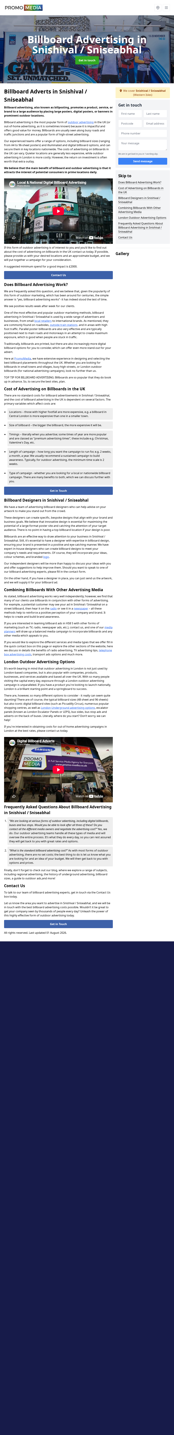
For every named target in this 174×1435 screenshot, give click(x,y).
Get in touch (87, 60)
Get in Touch (58, 491)
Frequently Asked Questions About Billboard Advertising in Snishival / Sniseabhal (140, 227)
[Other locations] (157, 7)
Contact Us (58, 275)
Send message (142, 161)
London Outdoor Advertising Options (142, 218)
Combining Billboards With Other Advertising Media (139, 210)
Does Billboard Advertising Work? (139, 182)
